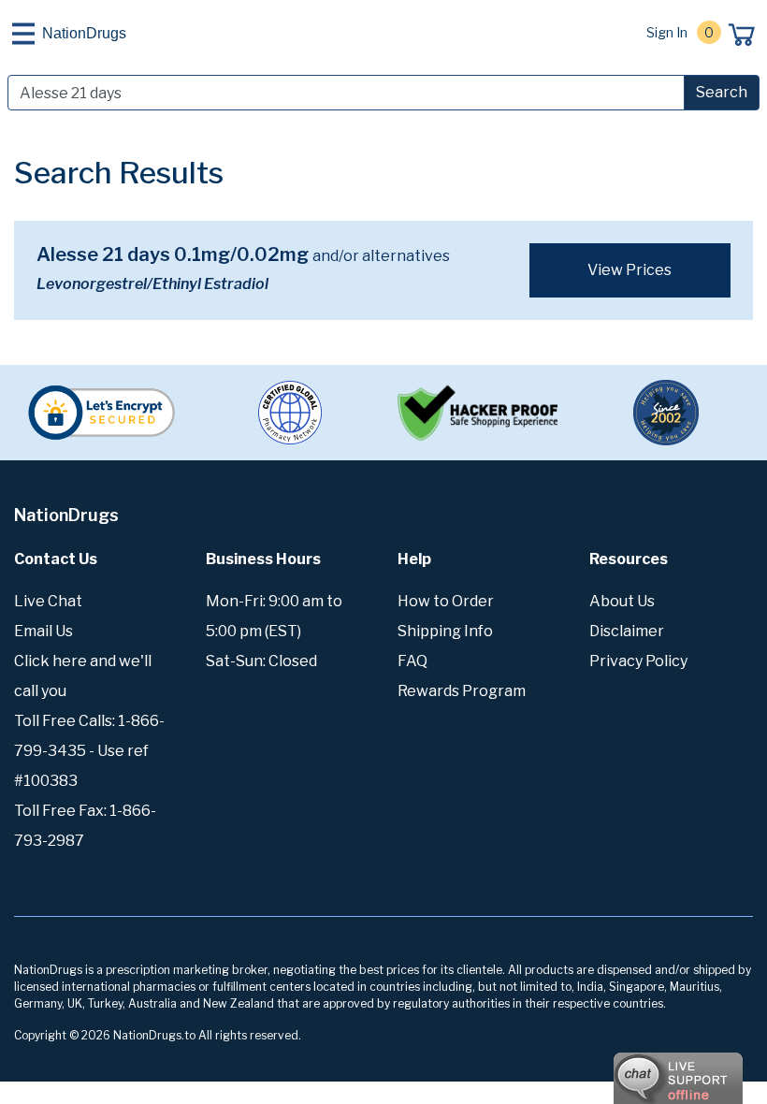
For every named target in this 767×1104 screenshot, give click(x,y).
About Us (622, 601)
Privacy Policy (638, 661)
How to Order (446, 601)
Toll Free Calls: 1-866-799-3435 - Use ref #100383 (89, 751)
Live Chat (48, 601)
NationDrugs (84, 33)
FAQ (412, 661)
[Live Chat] (627, 1069)
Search (721, 92)
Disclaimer (626, 631)
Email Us (43, 631)
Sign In (666, 32)
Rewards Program (462, 691)
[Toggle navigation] (23, 34)
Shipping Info (445, 631)
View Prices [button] (629, 270)
